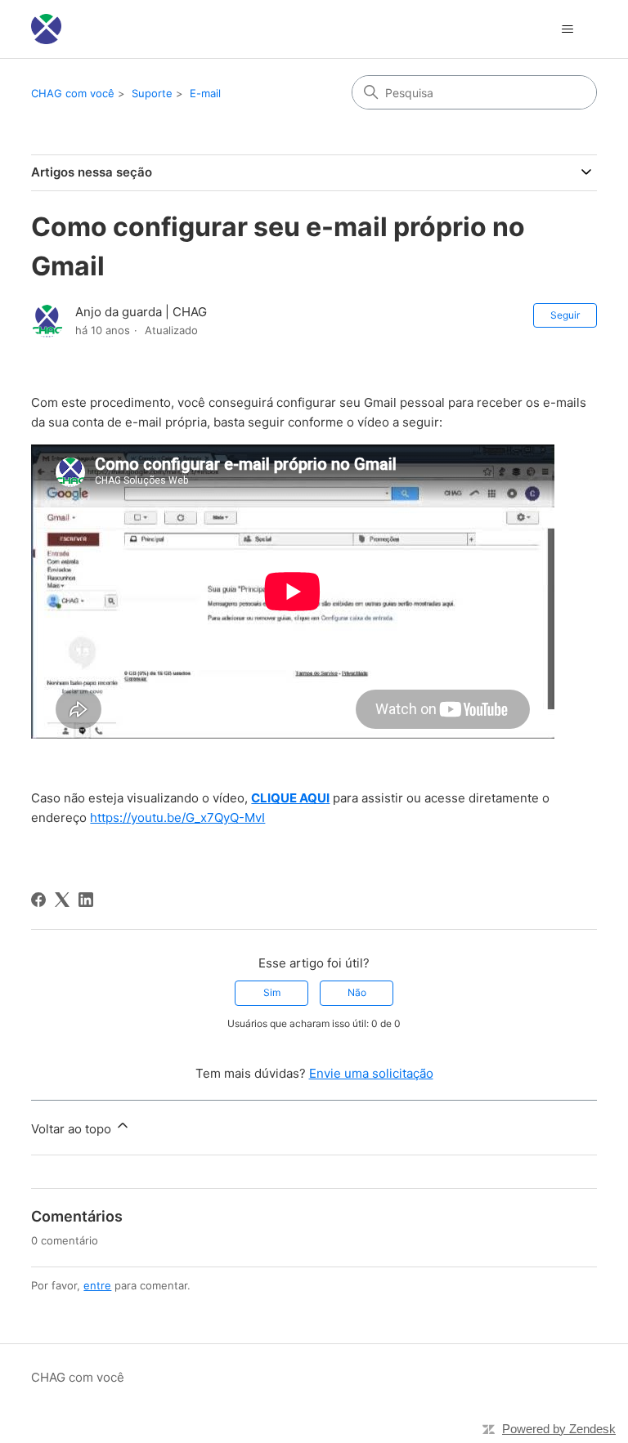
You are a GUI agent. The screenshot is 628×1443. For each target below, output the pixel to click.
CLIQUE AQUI (290, 798)
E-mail (205, 93)
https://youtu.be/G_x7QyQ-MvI (177, 817)
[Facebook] (38, 899)
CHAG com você (72, 93)
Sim (271, 992)
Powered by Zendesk (559, 1429)
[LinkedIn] (85, 899)
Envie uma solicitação (371, 1073)
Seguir (565, 315)
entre (97, 1285)
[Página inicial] (46, 29)
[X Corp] (62, 899)
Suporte (152, 93)
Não (357, 992)
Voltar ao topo (72, 1129)
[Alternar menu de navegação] (568, 29)
